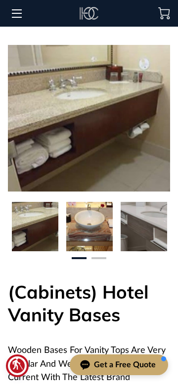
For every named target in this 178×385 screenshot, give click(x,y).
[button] (17, 365)
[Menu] (16, 13)
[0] (164, 13)
